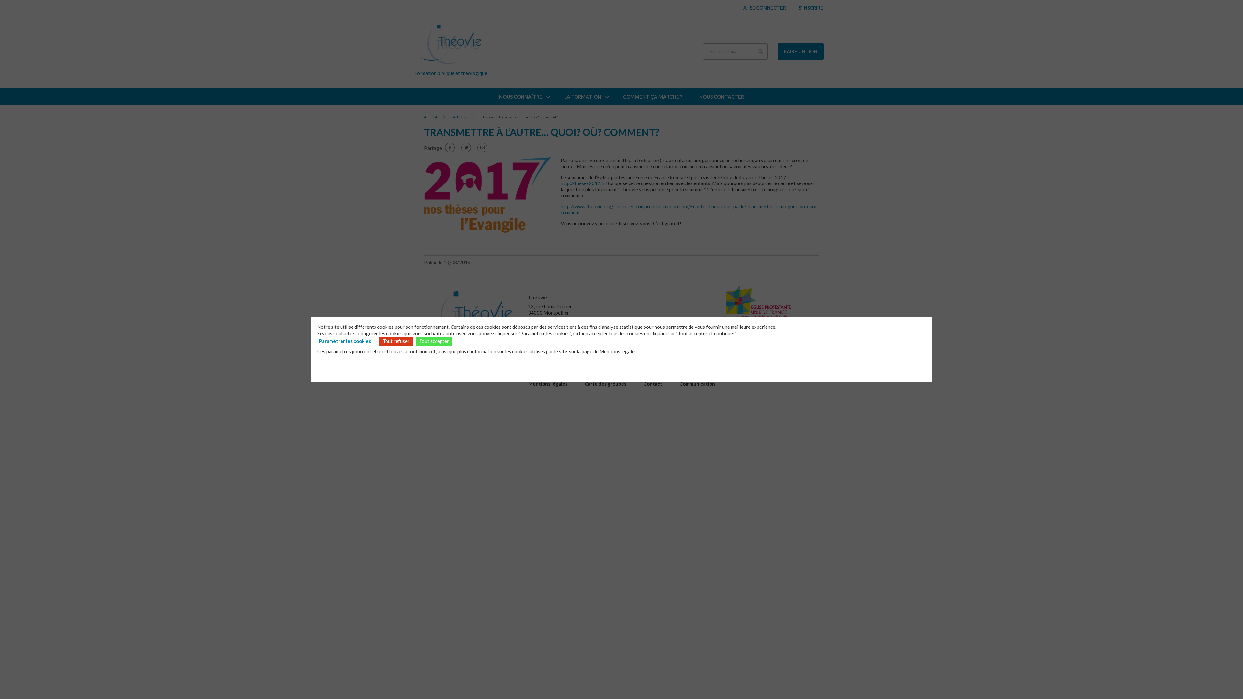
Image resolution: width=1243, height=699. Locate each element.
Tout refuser (396, 341)
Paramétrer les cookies (345, 341)
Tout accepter (434, 341)
